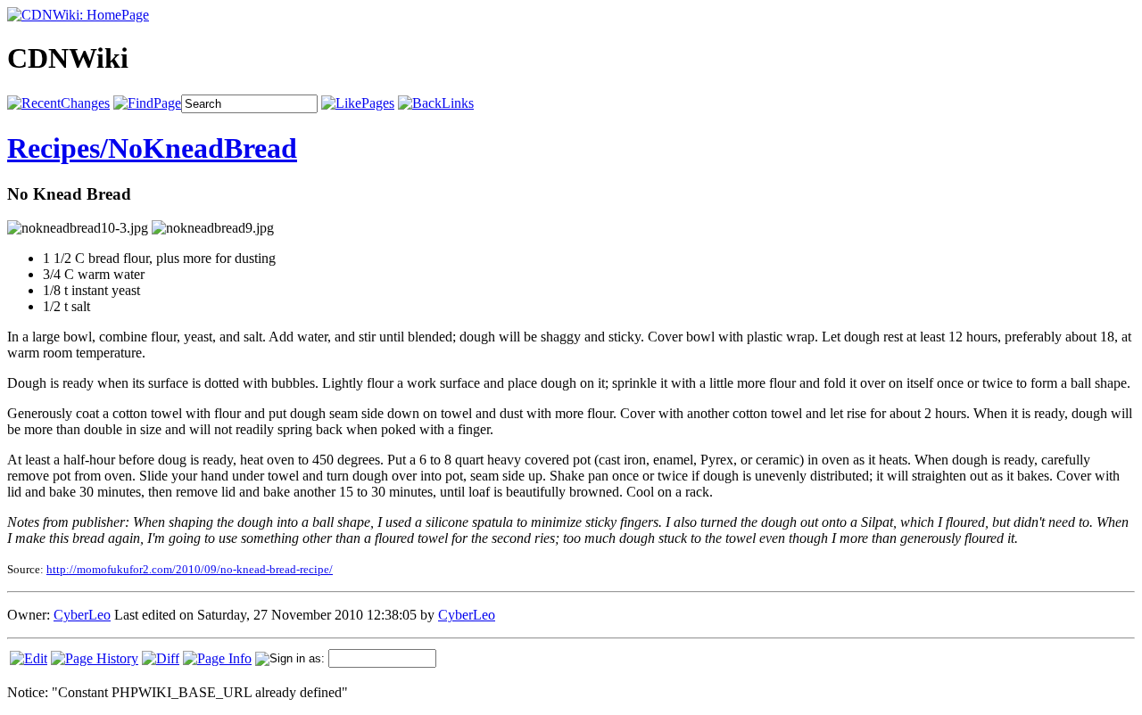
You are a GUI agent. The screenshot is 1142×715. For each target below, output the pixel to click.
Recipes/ (57, 148)
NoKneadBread (202, 148)
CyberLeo (82, 614)
